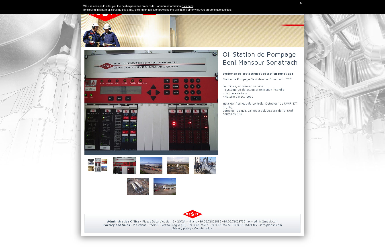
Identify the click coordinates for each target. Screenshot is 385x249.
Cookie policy (203, 228)
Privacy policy (181, 228)
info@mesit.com (271, 225)
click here (187, 6)
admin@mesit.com (266, 221)
